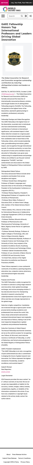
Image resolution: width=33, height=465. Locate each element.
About (8, 454)
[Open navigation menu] (3, 16)
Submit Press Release (9, 458)
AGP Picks (4, 3)
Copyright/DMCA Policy (11, 462)
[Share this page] (30, 16)
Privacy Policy (25, 462)
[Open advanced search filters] (26, 16)
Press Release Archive (19, 454)
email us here (5, 372)
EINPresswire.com (8, 94)
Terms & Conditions (24, 458)
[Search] (22, 16)
